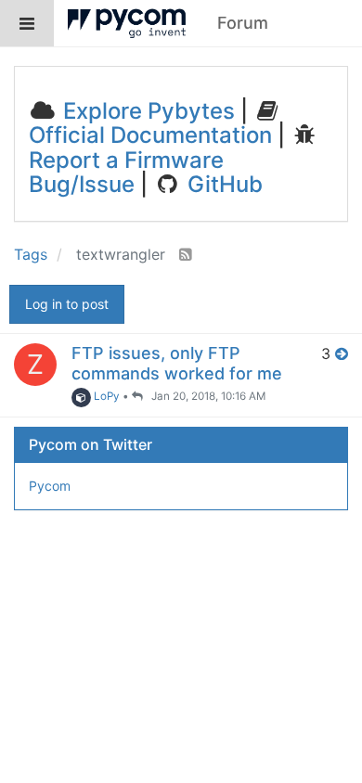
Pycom (50, 486)
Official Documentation (150, 135)
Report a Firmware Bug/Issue (126, 172)
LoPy (105, 396)
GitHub (222, 184)
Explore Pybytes (146, 110)
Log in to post (67, 304)
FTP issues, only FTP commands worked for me (176, 363)
